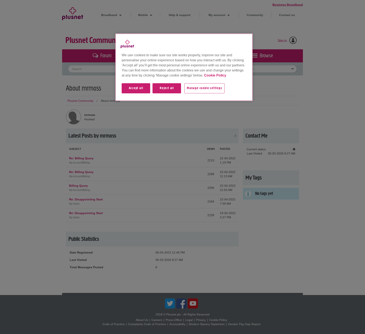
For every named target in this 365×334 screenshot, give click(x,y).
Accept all (136, 88)
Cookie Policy (215, 75)
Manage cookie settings (204, 88)
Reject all (167, 88)
